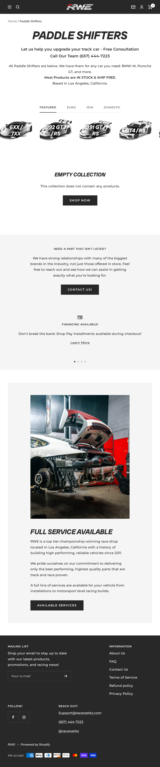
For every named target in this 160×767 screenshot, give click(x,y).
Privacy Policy (121, 694)
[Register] (65, 676)
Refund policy (121, 686)
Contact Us (118, 669)
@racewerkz (69, 731)
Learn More (80, 343)
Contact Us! (80, 289)
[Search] (18, 7)
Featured (48, 107)
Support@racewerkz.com (80, 713)
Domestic (112, 107)
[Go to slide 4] (85, 361)
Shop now (80, 200)
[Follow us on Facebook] (13, 717)
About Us (117, 653)
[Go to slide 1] (74, 361)
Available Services (57, 605)
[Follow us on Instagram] (24, 717)
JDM (89, 107)
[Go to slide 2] (78, 361)
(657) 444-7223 (71, 722)
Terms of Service (123, 677)
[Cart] (150, 7)
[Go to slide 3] (81, 361)
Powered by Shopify (35, 744)
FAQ (112, 661)
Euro (71, 107)
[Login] (141, 7)
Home (12, 21)
